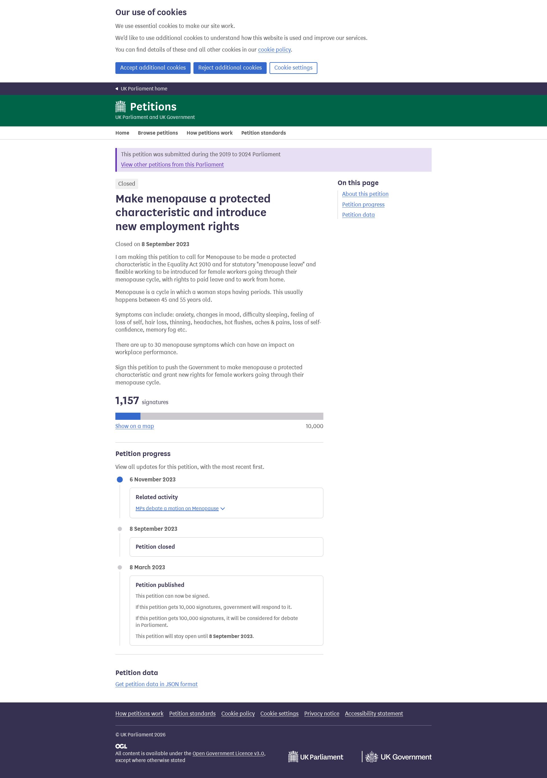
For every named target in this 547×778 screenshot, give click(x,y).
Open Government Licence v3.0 (228, 753)
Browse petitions (158, 133)
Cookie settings (293, 67)
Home (122, 133)
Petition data (358, 215)
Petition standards (263, 133)
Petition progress (363, 204)
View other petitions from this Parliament (172, 164)
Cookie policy (238, 713)
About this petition (365, 194)
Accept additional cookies (153, 67)
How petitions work (210, 133)
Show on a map (134, 426)
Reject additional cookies (230, 67)
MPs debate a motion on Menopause (177, 508)
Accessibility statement (374, 713)
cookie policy (274, 49)
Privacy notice (321, 713)
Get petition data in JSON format (156, 684)
